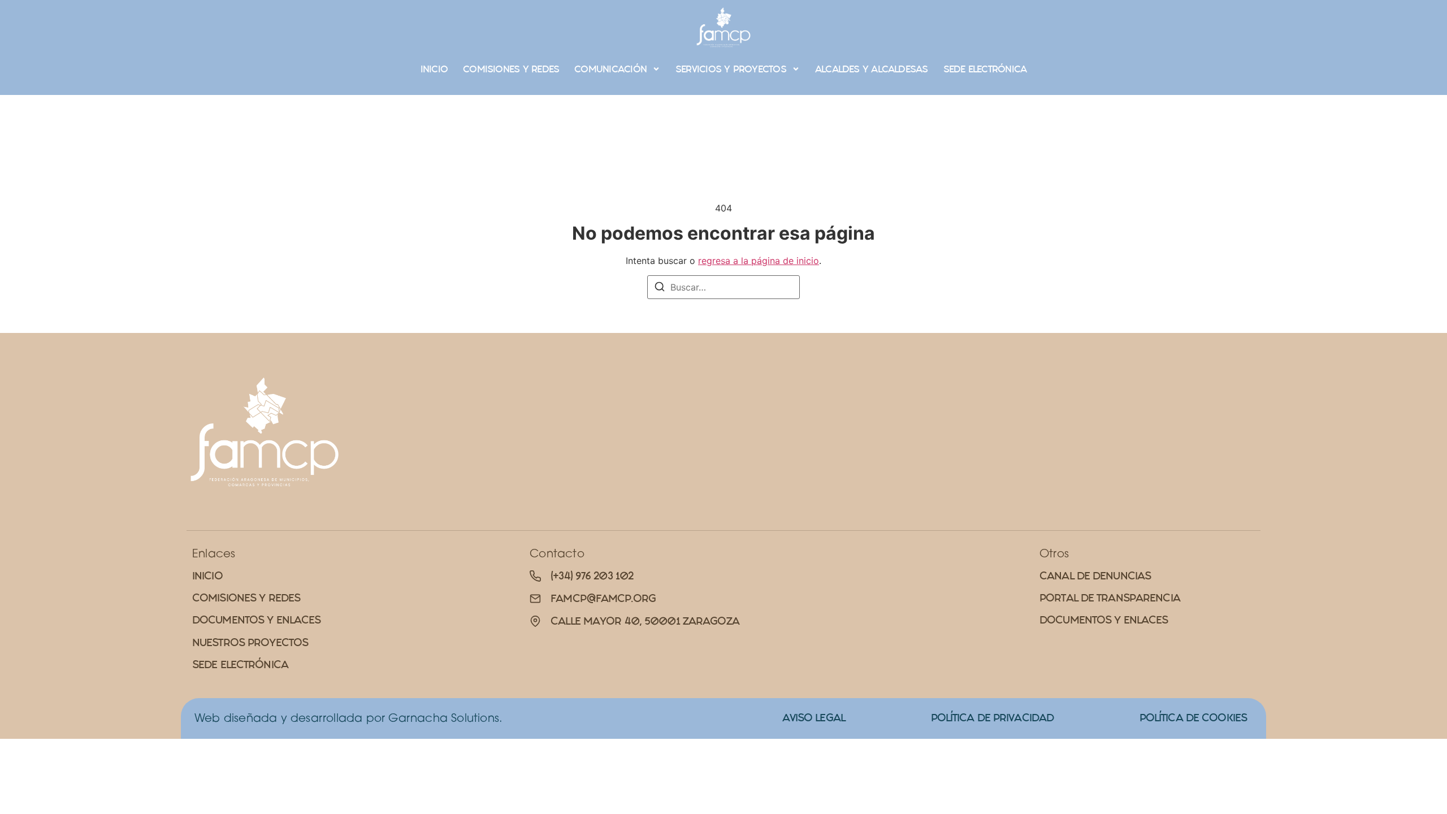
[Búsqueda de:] (723, 287)
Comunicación (610, 69)
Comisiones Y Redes (511, 69)
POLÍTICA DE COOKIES (1193, 718)
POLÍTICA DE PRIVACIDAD (992, 718)
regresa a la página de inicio (758, 260)
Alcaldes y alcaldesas (871, 69)
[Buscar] (659, 288)
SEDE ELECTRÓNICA (985, 69)
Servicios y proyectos (730, 69)
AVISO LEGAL (813, 718)
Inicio (434, 69)
